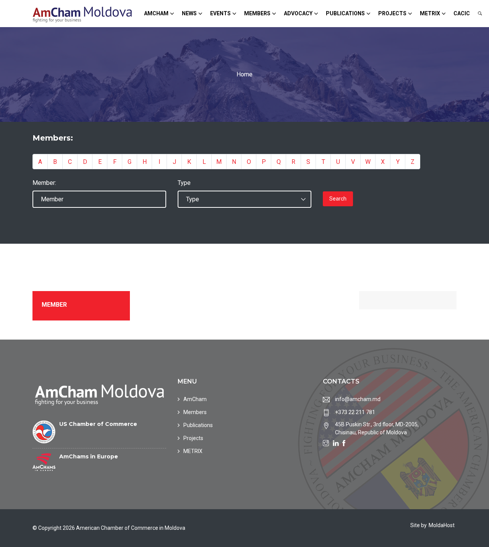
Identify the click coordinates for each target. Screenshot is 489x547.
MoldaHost (442, 525)
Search (338, 199)
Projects (392, 13)
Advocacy (298, 13)
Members (257, 13)
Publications (345, 13)
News (189, 13)
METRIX (430, 13)
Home (244, 74)
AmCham (156, 13)
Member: (44, 182)
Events (220, 13)
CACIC (461, 13)
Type (184, 182)
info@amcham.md (358, 399)
